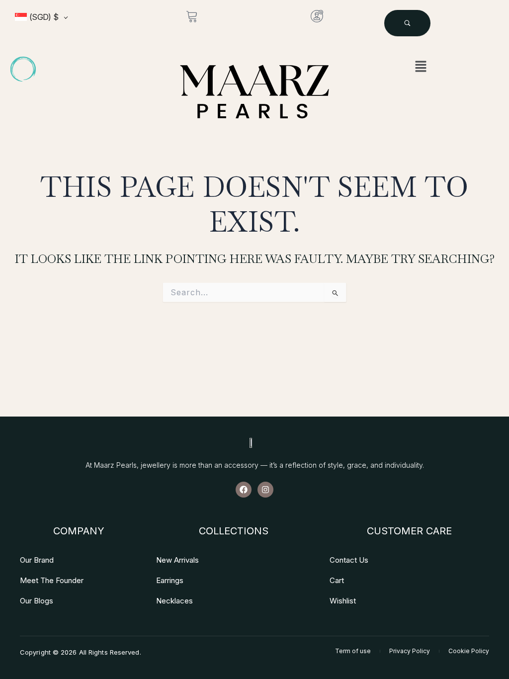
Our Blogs (36, 600)
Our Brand (37, 560)
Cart (337, 580)
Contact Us (349, 560)
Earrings (169, 580)
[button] (420, 67)
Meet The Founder (52, 580)
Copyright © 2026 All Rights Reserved (80, 652)
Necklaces (174, 600)
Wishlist (343, 600)
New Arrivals (177, 560)
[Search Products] (407, 23)
